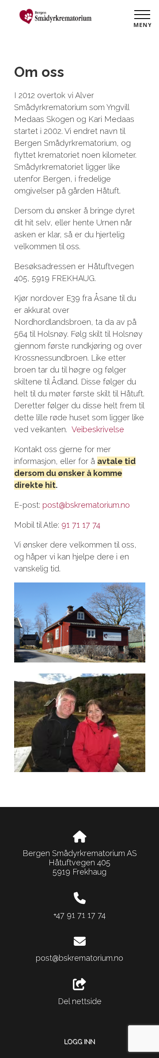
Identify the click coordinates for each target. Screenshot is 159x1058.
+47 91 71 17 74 (79, 915)
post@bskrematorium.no (86, 505)
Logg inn (79, 1041)
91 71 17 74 (80, 524)
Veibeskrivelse (96, 429)
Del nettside (80, 1001)
